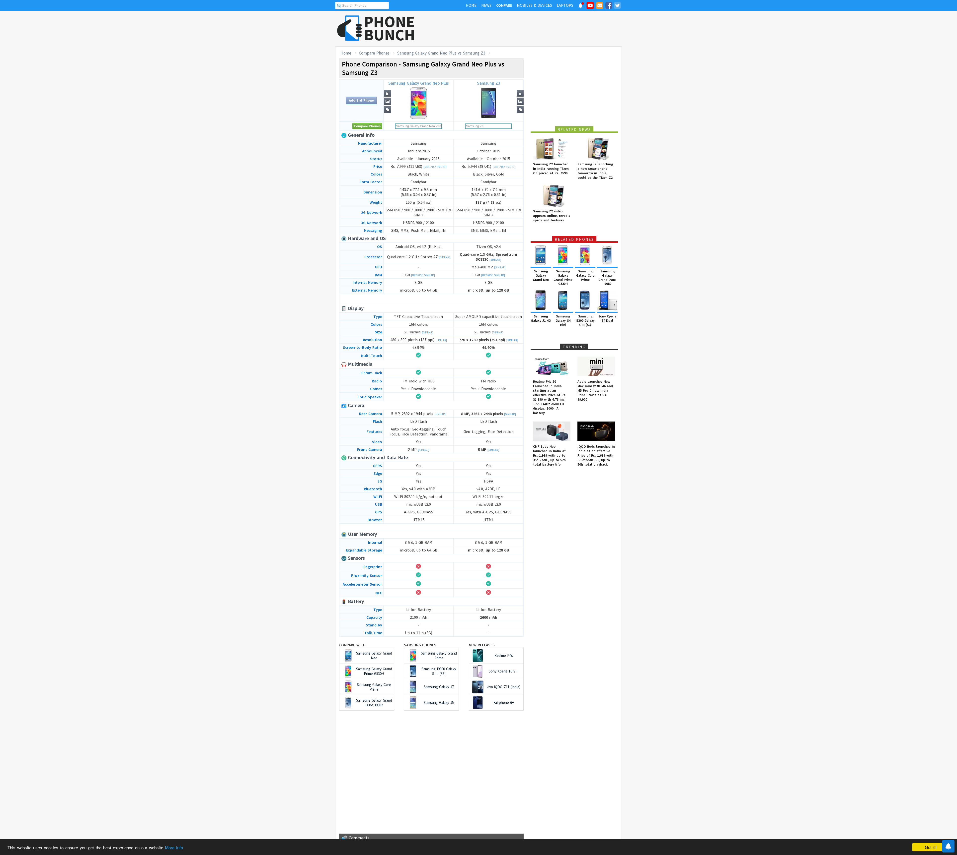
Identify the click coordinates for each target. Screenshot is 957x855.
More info (174, 847)
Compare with (352, 644)
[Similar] (444, 257)
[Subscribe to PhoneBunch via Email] (599, 6)
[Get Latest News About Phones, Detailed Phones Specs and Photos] (349, 28)
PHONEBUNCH (389, 28)
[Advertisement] (531, 28)
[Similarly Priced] (435, 167)
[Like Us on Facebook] (608, 6)
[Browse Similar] (423, 275)
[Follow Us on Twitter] (617, 6)
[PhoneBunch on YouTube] (590, 7)
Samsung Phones (420, 644)
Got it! (931, 847)
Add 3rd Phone (361, 100)
